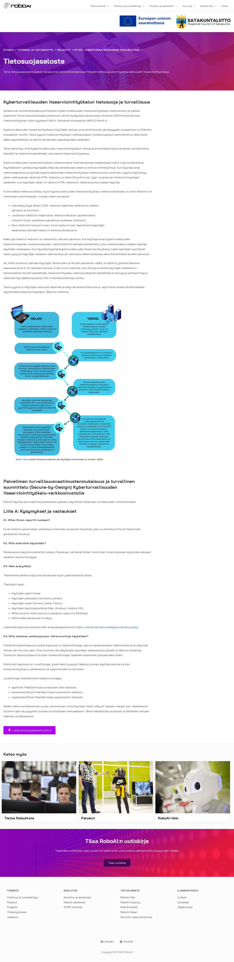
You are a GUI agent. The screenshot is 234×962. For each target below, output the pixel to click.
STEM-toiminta (73, 907)
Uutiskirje (183, 902)
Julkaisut (12, 917)
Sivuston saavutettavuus (136, 917)
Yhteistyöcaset (17, 912)
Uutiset (182, 897)
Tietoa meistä (97, 6)
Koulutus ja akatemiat (161, 6)
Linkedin (108, 941)
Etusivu (8, 50)
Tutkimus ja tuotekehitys (127, 6)
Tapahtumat (185, 907)
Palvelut (12, 902)
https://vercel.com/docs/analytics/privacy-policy (107, 627)
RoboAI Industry (130, 902)
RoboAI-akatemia (74, 902)
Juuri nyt (187, 6)
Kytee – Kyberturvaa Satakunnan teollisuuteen (107, 50)
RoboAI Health (129, 907)
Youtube (127, 941)
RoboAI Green (128, 912)
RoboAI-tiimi (206, 6)
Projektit (63, 50)
